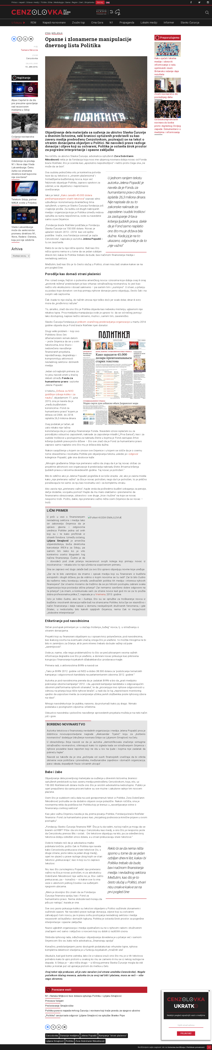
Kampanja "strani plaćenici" (113, 1035)
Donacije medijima (69, 1035)
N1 (111, 22)
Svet (81, 2)
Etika (50, 2)
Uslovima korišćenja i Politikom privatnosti (186, 1047)
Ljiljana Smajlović (55, 1041)
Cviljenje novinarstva (23, 136)
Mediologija (59, 2)
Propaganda (127, 22)
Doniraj (100, 2)
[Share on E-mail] (30, 38)
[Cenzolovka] (41, 12)
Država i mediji (33, 2)
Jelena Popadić (89, 1035)
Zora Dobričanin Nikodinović (90, 1041)
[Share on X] (19, 38)
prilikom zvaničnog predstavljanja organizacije (103, 321)
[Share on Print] (25, 38)
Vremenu (100, 594)
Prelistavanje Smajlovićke (59, 1005)
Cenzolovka (32, 58)
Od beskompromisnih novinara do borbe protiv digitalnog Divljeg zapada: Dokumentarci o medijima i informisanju (167, 126)
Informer (169, 22)
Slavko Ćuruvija (190, 22)
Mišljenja (57, 33)
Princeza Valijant (54, 1000)
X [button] (209, 1047)
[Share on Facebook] (14, 38)
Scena (67, 2)
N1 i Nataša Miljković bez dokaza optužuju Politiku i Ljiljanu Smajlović (83, 996)
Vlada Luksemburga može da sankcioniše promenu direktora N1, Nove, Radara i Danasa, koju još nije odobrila (24, 233)
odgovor (133, 453)
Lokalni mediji (149, 22)
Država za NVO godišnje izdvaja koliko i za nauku (60, 394)
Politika (70, 1041)
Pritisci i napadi (18, 2)
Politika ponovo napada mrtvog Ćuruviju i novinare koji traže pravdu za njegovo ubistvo (92, 1010)
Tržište (44, 2)
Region (75, 2)
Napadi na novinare (54, 22)
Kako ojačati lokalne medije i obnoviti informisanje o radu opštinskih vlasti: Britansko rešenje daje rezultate (166, 66)
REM (33, 22)
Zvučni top (78, 22)
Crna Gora (97, 22)
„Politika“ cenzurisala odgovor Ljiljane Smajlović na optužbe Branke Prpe (85, 1015)
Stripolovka (89, 2)
